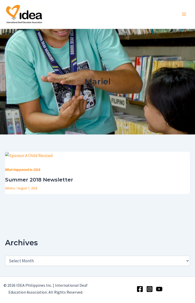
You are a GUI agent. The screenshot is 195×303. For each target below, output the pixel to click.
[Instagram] (149, 289)
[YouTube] (159, 289)
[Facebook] (140, 289)
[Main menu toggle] (184, 14)
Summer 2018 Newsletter (39, 180)
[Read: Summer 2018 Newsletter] (29, 155)
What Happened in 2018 (22, 169)
